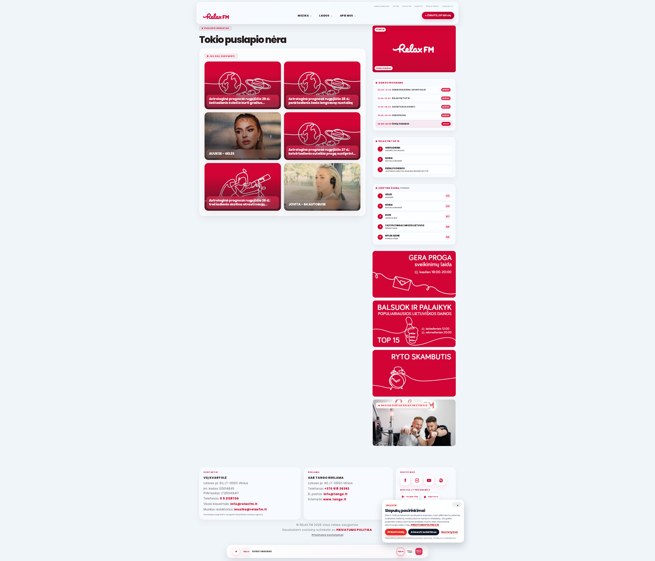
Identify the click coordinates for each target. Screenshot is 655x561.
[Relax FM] (400, 551)
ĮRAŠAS (445, 90)
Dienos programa (391, 82)
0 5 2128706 (229, 498)
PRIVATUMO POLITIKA (354, 530)
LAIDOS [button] (324, 15)
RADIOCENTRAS (381, 6)
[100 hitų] (409, 551)
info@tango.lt (336, 494)
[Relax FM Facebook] (405, 480)
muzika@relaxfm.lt (250, 509)
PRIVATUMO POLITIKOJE (425, 525)
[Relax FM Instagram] (417, 480)
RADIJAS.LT (448, 6)
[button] (438, 15)
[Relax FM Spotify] (441, 480)
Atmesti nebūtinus (423, 532)
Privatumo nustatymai (327, 535)
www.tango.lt (334, 499)
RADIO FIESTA (432, 6)
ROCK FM (406, 6)
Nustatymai (449, 532)
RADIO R (419, 6)
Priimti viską (396, 532)
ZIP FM (396, 6)
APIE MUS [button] (346, 15)
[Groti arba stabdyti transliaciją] (236, 551)
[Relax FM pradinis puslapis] (216, 15)
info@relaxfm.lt (244, 504)
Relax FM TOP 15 (389, 141)
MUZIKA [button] (303, 15)
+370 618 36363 (336, 489)
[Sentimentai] (419, 551)
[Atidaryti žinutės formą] (414, 274)
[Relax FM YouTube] (429, 480)
